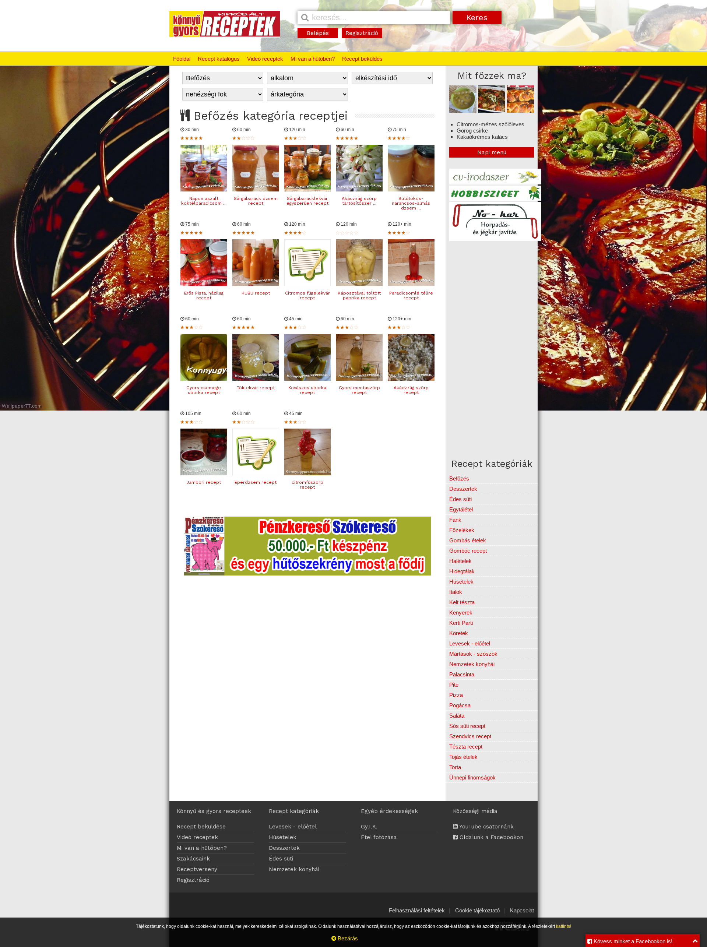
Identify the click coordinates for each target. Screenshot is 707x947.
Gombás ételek (467, 540)
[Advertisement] (511, 293)
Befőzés (459, 478)
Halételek (460, 561)
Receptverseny (197, 869)
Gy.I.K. (369, 826)
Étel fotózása (379, 837)
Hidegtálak (462, 571)
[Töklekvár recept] (255, 379)
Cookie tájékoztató (477, 910)
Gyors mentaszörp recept (359, 390)
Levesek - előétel (469, 643)
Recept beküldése (201, 826)
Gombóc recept (468, 551)
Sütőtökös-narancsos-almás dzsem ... (411, 203)
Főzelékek (461, 530)
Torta (455, 767)
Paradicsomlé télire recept (411, 295)
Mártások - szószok (473, 654)
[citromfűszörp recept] (307, 473)
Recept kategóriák (294, 811)
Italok (455, 592)
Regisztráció (361, 33)
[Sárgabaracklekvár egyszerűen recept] (307, 189)
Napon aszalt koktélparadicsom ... (203, 201)
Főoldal (181, 59)
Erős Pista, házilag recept (204, 295)
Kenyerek (460, 612)
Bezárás (347, 938)
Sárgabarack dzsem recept (256, 201)
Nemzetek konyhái (472, 664)
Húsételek (461, 581)
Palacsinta (461, 674)
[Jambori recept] (203, 473)
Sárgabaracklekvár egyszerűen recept (307, 201)
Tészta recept (465, 746)
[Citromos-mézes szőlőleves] (462, 111)
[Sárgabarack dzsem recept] (255, 189)
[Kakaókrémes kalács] (520, 111)
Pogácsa (460, 705)
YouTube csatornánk (486, 826)
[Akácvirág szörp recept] (411, 379)
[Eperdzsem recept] (255, 473)
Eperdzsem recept (256, 482)
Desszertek (463, 489)
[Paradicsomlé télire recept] (411, 284)
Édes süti (460, 499)
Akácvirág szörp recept (411, 390)
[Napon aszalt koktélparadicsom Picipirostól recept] (203, 189)
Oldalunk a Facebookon (490, 837)
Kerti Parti (461, 623)
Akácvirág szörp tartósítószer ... (359, 201)
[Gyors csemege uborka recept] (203, 379)
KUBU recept (256, 293)
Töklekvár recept (256, 387)
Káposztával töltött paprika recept (359, 295)
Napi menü (491, 152)
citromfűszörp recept (307, 485)
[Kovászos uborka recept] (307, 379)
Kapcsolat (522, 910)
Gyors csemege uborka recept (203, 390)
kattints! (563, 926)
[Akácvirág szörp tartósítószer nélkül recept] (359, 189)
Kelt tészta (462, 602)
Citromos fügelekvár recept (307, 295)
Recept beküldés (362, 59)
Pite (453, 685)
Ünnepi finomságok (472, 777)
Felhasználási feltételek (417, 910)
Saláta (456, 715)
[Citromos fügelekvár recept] (307, 284)
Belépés (318, 33)
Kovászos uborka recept (307, 390)
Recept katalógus (219, 59)
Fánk (455, 520)
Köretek (458, 633)
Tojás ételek (463, 757)
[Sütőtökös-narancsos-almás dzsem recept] (411, 189)
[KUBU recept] (255, 284)
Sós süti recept (467, 726)
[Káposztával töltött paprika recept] (359, 284)
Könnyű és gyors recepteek (214, 811)
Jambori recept (203, 482)
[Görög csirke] (491, 111)
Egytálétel (461, 509)
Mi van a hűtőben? (313, 59)
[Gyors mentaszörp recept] (359, 379)
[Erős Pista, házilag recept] (203, 284)
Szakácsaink (193, 858)
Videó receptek (265, 59)
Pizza (456, 695)
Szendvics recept (470, 736)
